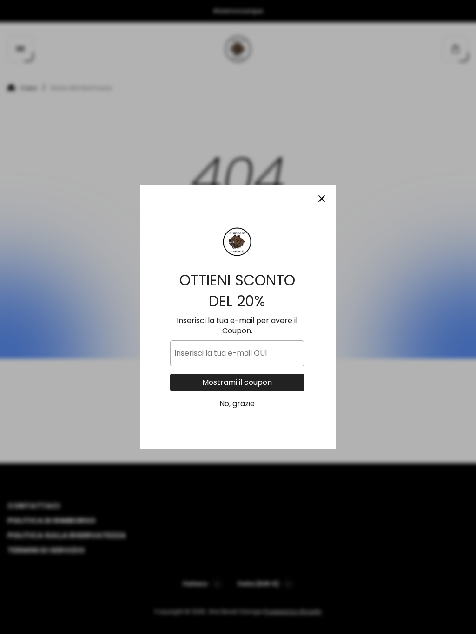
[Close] (321, 198)
